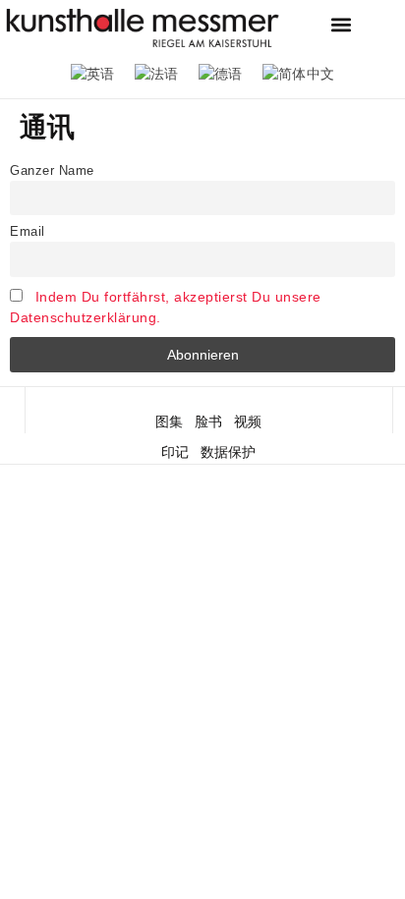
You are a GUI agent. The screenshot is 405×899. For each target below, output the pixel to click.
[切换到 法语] (157, 74)
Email (27, 232)
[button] (341, 25)
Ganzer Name (52, 171)
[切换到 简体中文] (299, 74)
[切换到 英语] (93, 74)
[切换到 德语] (221, 74)
